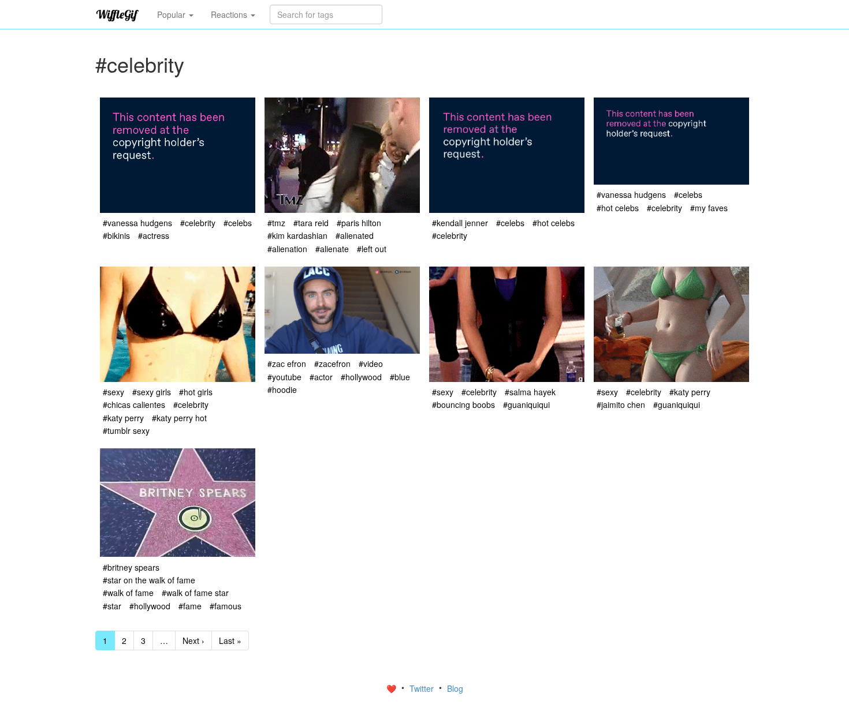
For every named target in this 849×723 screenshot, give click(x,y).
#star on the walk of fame (149, 580)
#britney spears (131, 567)
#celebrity (197, 222)
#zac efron (286, 363)
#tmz (276, 222)
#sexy (113, 392)
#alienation (287, 248)
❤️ (392, 688)
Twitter (422, 688)
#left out (371, 248)
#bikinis (116, 235)
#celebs (238, 222)
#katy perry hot (179, 418)
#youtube (284, 377)
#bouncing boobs (463, 404)
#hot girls (196, 392)
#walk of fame (128, 592)
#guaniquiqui (526, 404)
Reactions (230, 14)
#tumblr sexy (126, 430)
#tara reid (311, 222)
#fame (190, 606)
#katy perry (123, 418)
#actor (321, 377)
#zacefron (332, 363)
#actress (153, 235)
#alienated (355, 235)
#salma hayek (530, 392)
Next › (193, 640)
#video (371, 363)
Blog (455, 688)
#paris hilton (359, 222)
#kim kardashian (297, 235)
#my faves (709, 207)
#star (112, 606)
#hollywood (361, 377)
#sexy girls (151, 392)
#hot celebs (554, 222)
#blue (400, 377)
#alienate (332, 248)
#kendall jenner (460, 222)
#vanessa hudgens (137, 222)
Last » (230, 640)
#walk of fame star (195, 592)
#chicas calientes (134, 404)
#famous (225, 606)
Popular (172, 14)
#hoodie (282, 389)
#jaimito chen (621, 404)
